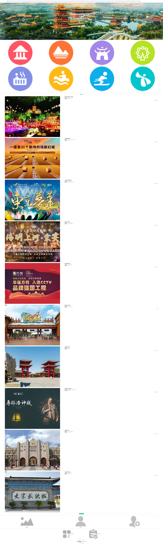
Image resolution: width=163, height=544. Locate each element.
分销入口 (72, 533)
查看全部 (81, 513)
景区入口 (99, 533)
